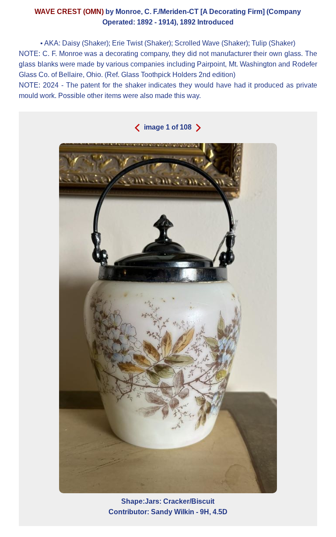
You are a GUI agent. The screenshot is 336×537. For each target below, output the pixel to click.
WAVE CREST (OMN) (69, 11)
